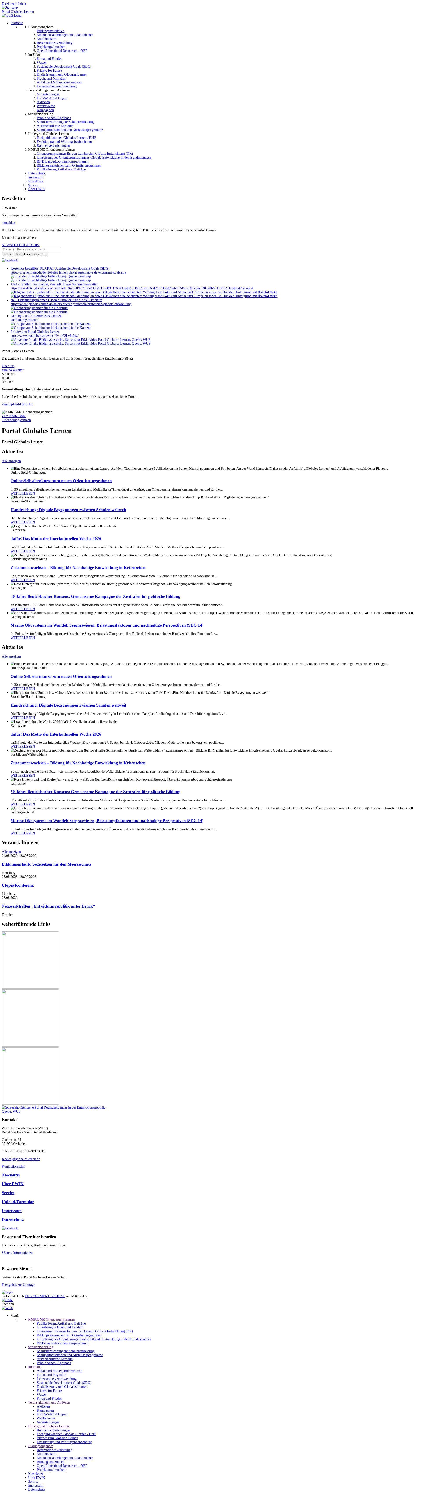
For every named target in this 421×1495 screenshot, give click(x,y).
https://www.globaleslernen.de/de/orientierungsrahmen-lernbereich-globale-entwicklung (71, 304)
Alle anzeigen (11, 461)
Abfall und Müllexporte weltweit (59, 82)
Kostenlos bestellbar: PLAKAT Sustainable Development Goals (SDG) (60, 268)
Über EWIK (36, 189)
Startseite (17, 23)
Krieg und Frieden (49, 58)
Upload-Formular (18, 1202)
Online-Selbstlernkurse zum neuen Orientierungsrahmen (61, 480)
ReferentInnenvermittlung (54, 43)
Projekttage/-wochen (51, 47)
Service (33, 185)
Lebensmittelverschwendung (57, 86)
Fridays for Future (49, 70)
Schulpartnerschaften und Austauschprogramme (70, 130)
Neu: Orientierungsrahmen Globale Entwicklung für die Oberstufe (56, 300)
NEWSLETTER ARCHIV (21, 245)
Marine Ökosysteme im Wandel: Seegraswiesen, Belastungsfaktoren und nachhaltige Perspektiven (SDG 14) (107, 625)
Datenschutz (36, 173)
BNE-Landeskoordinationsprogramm (62, 161)
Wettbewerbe (46, 106)
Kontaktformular (13, 1166)
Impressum (35, 177)
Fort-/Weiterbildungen (52, 98)
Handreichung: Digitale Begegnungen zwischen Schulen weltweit (68, 509)
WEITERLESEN (23, 493)
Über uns (8, 366)
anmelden (8, 223)
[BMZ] (7, 1300)
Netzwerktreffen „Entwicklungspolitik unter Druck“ (48, 906)
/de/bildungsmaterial (24, 320)
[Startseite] (10, 7)
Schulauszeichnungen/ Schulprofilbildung (66, 122)
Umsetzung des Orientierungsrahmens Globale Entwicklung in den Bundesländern (94, 157)
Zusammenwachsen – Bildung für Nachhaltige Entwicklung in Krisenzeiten (78, 567)
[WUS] (11, 15)
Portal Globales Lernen (18, 11)
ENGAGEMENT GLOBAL (45, 1296)
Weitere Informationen (17, 1252)
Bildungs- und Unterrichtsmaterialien (36, 316)
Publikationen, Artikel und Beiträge (61, 169)
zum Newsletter (12, 370)
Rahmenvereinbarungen (53, 145)
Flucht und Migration (51, 78)
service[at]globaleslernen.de (21, 1159)
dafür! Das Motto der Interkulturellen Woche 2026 (56, 538)
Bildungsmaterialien (50, 31)
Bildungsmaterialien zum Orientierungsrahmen (69, 165)
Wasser (42, 62)
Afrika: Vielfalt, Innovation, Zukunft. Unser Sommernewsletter (54, 284)
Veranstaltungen (48, 94)
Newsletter (35, 181)
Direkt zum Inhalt (14, 3)
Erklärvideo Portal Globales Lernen (35, 331)
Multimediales (46, 39)
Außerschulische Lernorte (55, 126)
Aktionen (43, 102)
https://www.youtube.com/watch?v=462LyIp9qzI (45, 335)
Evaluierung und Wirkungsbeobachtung (64, 141)
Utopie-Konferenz (18, 885)
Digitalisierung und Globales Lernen (62, 74)
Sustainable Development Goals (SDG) (64, 66)
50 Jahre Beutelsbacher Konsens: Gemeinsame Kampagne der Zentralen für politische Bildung (95, 596)
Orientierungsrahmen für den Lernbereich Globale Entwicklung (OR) (85, 153)
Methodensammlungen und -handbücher (65, 35)
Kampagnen (45, 110)
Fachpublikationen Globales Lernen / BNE (66, 138)
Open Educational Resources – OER (62, 51)
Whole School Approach (54, 118)
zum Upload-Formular (17, 404)
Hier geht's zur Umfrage (18, 1285)
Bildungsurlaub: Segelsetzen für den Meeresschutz (46, 864)
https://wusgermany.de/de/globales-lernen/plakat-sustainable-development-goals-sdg (68, 272)
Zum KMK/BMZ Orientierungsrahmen (16, 418)
